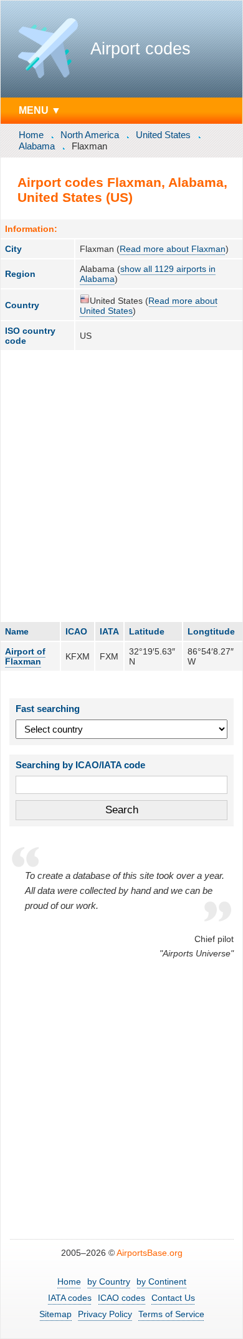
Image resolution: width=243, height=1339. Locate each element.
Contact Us (173, 1298)
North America (89, 134)
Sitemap (55, 1314)
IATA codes (70, 1298)
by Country (108, 1281)
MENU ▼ (40, 110)
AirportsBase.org (150, 1253)
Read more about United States (148, 306)
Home (31, 134)
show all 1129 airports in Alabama (148, 274)
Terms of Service (171, 1314)
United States (163, 134)
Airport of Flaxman (25, 656)
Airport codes (140, 48)
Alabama (37, 146)
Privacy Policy (105, 1314)
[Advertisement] (121, 486)
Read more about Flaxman (173, 249)
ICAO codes (121, 1298)
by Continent (161, 1281)
